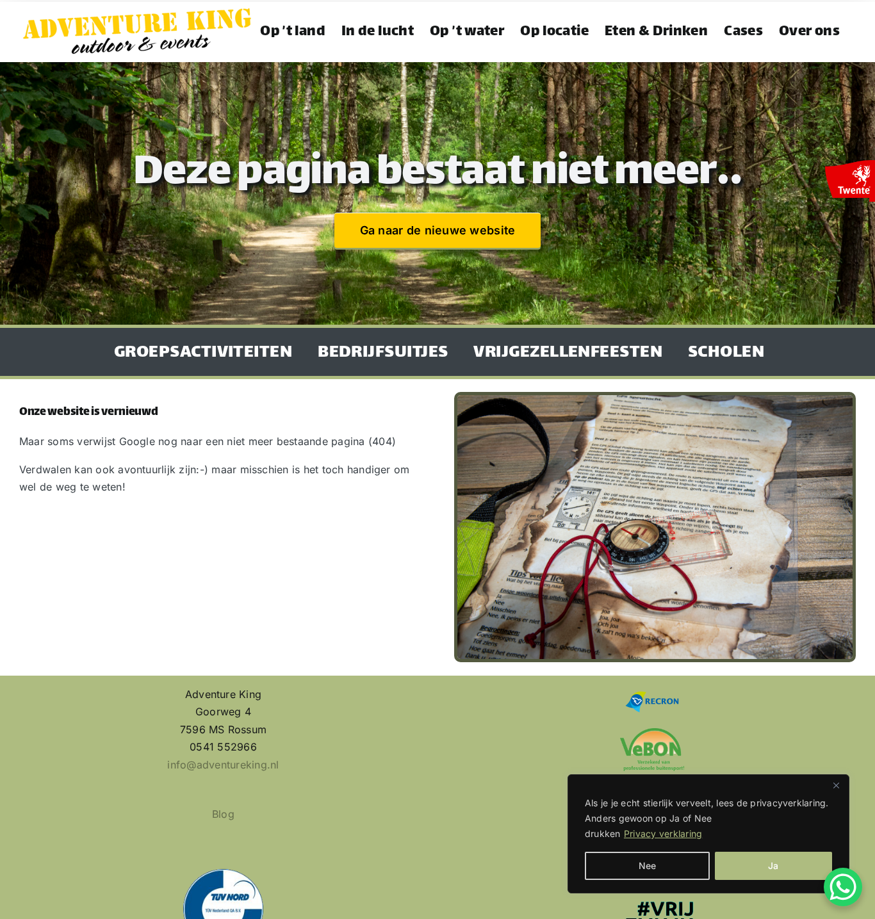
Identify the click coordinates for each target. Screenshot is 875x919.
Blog (223, 814)
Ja (773, 865)
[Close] (836, 785)
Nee (647, 865)
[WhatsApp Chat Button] (843, 887)
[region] (708, 833)
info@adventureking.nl (223, 764)
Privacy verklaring (663, 833)
